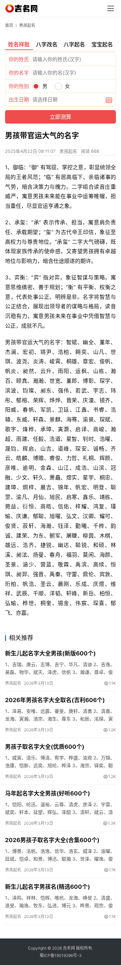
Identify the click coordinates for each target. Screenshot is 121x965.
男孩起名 (68, 151)
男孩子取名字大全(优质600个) (44, 746)
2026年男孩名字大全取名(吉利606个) (55, 700)
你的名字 (19, 73)
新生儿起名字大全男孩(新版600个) (50, 653)
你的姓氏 (19, 59)
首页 (9, 25)
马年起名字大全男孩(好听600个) (47, 793)
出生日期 (19, 99)
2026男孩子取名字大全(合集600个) (52, 840)
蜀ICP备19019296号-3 (61, 955)
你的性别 (19, 86)
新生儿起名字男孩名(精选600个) (47, 886)
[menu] (111, 8)
